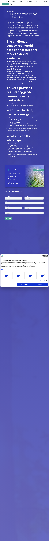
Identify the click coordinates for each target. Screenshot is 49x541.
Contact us (5, 4)
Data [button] (12, 1)
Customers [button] (29, 1)
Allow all (40, 284)
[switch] (18, 276)
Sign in (12, 4)
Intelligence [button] (20, 1)
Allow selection (24, 284)
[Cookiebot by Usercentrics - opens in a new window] (42, 256)
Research (38, 1)
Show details (42, 280)
